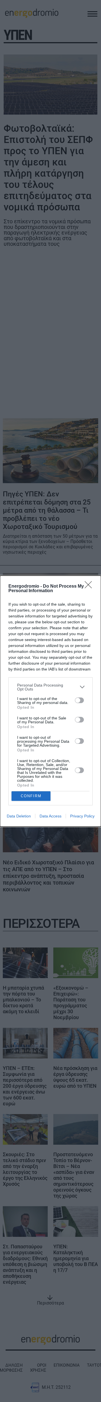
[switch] (79, 700)
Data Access (50, 816)
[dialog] (50, 701)
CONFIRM (31, 796)
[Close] (90, 586)
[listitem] (50, 687)
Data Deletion (19, 816)
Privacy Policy (82, 816)
